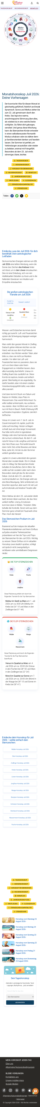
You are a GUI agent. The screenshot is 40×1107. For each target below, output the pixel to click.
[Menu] (2, 3)
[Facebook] (12, 196)
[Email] (26, 196)
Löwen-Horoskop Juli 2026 (20, 777)
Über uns (9, 1063)
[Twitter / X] (22, 196)
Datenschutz (32, 1095)
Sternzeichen (22, 188)
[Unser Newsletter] (32, 3)
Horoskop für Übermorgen (22, 169)
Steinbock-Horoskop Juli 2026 (20, 811)
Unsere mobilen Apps (15, 1080)
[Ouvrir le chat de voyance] (35, 1091)
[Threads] (17, 1090)
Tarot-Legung (14, 180)
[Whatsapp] (17, 196)
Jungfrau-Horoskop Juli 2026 (20, 783)
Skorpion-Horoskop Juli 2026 (20, 797)
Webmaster (20, 1099)
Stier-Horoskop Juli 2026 (20, 756)
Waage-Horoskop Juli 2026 (20, 790)
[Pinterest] (23, 1090)
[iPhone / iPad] (29, 1090)
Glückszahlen (30, 180)
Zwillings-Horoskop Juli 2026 (20, 763)
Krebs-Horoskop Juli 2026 (20, 770)
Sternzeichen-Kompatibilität (22, 184)
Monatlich (34, 8)
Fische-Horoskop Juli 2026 (20, 824)
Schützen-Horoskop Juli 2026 (20, 804)
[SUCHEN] (37, 3)
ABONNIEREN (20, 1002)
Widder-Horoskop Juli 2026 (20, 749)
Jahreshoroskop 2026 (22, 176)
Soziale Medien (12, 1084)
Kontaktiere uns (12, 1076)
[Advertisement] (20, 69)
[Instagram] (10, 1090)
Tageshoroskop (6, 8)
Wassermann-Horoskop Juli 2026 (20, 818)
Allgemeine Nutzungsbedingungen (20, 1067)
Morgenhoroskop (22, 165)
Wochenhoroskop (21, 8)
